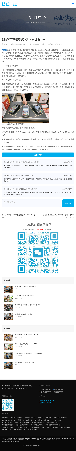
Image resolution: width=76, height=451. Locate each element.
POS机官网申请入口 (34, 429)
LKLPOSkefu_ (40, 229)
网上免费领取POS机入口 (42, 420)
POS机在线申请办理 (7, 425)
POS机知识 (35, 44)
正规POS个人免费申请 (44, 417)
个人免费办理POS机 (52, 427)
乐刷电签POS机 (58, 392)
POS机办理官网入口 (52, 422)
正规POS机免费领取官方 (22, 422)
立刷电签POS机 (58, 389)
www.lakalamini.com (31, 165)
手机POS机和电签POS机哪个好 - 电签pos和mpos (28, 353)
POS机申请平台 (6, 429)
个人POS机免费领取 (37, 425)
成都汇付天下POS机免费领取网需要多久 (26, 286)
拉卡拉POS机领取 (30, 417)
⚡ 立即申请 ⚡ (38, 155)
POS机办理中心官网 (19, 429)
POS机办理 (5, 417)
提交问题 (68, 203)
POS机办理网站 (65, 427)
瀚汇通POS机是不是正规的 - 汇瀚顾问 (25, 362)
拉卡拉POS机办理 (16, 417)
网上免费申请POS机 (22, 425)
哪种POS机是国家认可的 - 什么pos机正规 (26, 344)
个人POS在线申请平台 (22, 427)
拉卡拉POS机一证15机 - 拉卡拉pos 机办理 (26, 335)
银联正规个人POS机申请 (53, 425)
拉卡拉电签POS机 (46, 389)
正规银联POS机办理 (38, 427)
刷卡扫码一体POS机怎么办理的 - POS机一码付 (27, 305)
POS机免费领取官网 (38, 422)
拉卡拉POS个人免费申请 (25, 420)
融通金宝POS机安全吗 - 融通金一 (24, 314)
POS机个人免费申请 (7, 427)
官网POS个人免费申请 (60, 417)
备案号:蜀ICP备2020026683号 (28, 439)
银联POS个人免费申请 (8, 420)
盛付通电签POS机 (46, 392)
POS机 (4, 50)
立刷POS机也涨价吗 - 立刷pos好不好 (25, 296)
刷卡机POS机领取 (7, 422)
